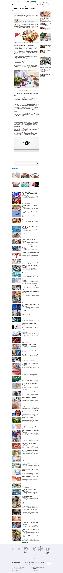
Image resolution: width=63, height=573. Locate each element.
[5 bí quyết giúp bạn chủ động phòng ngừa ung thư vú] (16, 307)
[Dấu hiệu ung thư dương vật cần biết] (16, 184)
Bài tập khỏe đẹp (33, 558)
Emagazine (25, 553)
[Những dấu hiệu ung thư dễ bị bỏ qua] (16, 499)
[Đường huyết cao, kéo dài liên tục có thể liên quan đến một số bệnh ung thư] (16, 340)
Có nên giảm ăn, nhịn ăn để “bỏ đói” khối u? (29, 344)
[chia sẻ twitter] (13, 10)
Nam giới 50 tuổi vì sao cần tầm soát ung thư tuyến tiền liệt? (29, 298)
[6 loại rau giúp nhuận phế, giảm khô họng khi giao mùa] (42, 46)
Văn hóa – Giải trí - (24, 195)
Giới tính (33, 4)
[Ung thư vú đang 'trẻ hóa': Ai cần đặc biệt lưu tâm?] (16, 319)
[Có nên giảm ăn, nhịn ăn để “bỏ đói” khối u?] (16, 346)
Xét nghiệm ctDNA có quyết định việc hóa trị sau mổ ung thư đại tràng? (30, 259)
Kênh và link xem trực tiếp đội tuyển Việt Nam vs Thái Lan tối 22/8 (30, 199)
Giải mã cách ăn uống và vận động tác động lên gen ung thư (30, 351)
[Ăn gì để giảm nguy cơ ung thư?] (16, 420)
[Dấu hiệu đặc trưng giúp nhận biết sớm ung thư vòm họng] (16, 326)
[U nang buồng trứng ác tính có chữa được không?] (16, 255)
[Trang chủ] (12, 4)
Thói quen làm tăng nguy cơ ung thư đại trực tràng (29, 272)
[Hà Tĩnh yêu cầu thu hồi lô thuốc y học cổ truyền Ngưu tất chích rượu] (16, 220)
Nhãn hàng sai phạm (48, 548)
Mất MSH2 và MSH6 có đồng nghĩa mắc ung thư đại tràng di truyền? (30, 247)
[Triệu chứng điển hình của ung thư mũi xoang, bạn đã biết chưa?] (16, 241)
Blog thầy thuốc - (42, 66)
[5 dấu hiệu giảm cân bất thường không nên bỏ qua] (16, 393)
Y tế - (40, 19)
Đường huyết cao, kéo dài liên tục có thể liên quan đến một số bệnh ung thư (30, 338)
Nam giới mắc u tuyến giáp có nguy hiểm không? (30, 450)
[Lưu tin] (13, 14)
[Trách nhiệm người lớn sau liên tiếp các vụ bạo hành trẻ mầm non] (42, 70)
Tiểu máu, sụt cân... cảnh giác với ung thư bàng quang (30, 523)
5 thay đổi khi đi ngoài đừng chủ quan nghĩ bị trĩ (30, 310)
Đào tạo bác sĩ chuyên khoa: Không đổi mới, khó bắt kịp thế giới (48, 75)
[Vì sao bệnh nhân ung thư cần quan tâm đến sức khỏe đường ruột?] (16, 366)
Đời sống (47, 553)
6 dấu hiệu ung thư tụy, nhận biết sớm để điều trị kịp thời (30, 384)
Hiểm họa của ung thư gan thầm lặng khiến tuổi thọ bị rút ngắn (30, 483)
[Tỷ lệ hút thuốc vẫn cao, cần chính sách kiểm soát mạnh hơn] (42, 24)
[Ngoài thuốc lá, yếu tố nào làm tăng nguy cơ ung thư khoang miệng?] (16, 446)
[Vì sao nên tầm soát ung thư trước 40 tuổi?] (16, 465)
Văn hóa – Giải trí (48, 551)
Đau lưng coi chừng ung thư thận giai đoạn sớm (30, 376)
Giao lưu (19, 549)
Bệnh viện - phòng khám (26, 548)
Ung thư (43, 6)
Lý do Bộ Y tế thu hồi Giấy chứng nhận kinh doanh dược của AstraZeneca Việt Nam (45, 18)
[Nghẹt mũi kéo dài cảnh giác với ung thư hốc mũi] (16, 479)
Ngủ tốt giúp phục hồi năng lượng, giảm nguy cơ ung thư (30, 503)
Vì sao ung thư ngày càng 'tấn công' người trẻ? (29, 509)
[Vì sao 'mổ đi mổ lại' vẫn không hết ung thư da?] (16, 406)
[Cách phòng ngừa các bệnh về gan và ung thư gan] (34, 175)
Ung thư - (23, 228)
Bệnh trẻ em (35, 6)
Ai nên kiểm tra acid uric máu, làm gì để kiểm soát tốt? (29, 206)
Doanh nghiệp (47, 549)
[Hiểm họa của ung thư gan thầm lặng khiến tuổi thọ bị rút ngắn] (16, 485)
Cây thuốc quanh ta (26, 549)
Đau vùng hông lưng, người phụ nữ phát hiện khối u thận (30, 411)
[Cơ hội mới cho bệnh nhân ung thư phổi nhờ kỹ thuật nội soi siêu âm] (16, 538)
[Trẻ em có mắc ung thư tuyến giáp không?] (16, 287)
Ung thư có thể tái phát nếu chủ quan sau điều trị (30, 436)
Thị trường (47, 4)
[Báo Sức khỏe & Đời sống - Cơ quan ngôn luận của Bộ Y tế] (31, 1)
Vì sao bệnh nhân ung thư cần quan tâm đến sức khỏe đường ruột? (30, 364)
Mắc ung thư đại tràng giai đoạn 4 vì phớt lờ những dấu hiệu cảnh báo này (29, 233)
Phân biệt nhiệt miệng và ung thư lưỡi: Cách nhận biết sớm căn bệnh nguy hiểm (30, 370)
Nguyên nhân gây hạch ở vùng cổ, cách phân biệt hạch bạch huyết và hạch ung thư (16, 180)
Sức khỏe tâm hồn (40, 6)
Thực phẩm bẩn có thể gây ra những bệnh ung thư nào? (30, 530)
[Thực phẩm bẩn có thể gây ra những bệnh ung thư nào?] (16, 532)
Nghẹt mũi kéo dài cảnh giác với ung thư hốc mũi (30, 476)
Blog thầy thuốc (44, 56)
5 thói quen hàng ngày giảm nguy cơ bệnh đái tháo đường (45, 40)
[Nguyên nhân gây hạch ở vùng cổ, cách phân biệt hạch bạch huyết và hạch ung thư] (16, 175)
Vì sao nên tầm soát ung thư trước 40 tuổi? (29, 463)
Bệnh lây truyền (39, 556)
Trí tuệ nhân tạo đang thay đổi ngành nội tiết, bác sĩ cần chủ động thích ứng (48, 28)
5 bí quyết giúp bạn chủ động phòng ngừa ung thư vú (30, 305)
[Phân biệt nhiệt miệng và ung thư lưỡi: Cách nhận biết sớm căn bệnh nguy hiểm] (16, 372)
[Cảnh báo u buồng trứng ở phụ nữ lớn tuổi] (16, 333)
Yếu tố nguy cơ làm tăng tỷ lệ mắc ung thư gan (30, 456)
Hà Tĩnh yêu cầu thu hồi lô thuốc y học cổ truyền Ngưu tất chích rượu (30, 219)
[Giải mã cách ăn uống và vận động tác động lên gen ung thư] (16, 353)
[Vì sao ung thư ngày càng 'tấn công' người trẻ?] (16, 512)
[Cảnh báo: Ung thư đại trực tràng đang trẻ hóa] (25, 184)
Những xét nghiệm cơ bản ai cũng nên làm (29, 397)
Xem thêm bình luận (16, 159)
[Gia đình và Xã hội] (40, 2)
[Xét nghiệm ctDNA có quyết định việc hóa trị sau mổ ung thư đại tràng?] (16, 261)
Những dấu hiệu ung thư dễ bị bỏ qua (28, 496)
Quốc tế (12, 549)
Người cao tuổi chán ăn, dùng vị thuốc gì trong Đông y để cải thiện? (47, 51)
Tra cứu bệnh (18, 4)
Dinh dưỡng (36, 4)
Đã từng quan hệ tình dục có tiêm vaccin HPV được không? (29, 279)
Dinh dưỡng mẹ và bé (40, 547)
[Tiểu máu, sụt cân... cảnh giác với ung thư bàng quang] (16, 525)
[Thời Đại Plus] (47, 2)
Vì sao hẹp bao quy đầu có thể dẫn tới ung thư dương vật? (29, 490)
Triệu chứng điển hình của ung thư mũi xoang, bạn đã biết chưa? (29, 240)
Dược (27, 4)
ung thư (23, 46)
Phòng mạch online (43, 4)
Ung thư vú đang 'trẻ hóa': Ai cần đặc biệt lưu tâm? (29, 318)
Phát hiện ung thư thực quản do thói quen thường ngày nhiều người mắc (25, 180)
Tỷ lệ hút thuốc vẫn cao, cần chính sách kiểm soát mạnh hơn (48, 24)
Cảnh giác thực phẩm (40, 550)
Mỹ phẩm (33, 556)
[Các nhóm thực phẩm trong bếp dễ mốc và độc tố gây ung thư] (16, 294)
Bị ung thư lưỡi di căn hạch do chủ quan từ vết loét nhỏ (29, 516)
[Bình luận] (13, 16)
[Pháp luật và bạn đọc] (43, 2)
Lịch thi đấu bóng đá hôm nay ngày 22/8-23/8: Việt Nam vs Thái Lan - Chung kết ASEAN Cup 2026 (30, 193)
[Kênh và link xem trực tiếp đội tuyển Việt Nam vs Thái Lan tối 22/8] (16, 201)
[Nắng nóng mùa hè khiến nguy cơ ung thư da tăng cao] (16, 433)
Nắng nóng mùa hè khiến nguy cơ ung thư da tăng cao (30, 431)
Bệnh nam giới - (24, 491)
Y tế (13, 4)
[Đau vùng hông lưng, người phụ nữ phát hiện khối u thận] (16, 413)
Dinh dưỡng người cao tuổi (41, 548)
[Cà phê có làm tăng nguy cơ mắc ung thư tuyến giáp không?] (16, 359)
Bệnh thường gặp (24, 6)
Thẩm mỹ (33, 557)
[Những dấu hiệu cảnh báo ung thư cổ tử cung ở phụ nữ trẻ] (16, 472)
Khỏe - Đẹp (39, 4)
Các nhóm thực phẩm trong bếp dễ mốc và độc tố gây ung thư (30, 292)
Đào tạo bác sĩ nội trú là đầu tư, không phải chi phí (45, 64)
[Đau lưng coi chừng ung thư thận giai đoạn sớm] (16, 379)
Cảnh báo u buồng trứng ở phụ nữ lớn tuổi (29, 331)
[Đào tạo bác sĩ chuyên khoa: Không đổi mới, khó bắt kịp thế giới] (42, 75)
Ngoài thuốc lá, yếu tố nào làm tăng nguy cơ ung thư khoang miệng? (30, 444)
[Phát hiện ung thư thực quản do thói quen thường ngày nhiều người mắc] (25, 175)
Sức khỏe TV (21, 4)
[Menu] (49, 4)
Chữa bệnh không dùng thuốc (26, 551)
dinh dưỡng (20, 54)
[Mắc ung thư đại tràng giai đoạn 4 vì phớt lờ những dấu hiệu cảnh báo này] (16, 235)
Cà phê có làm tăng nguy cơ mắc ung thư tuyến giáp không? (30, 357)
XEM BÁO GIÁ (38, 566)
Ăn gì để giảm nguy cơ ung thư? (27, 417)
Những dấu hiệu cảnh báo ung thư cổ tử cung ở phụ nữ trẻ (30, 470)
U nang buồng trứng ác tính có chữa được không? (30, 252)
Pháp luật (13, 548)
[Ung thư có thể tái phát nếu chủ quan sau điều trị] (16, 439)
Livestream (19, 550)
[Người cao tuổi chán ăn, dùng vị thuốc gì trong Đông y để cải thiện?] (42, 51)
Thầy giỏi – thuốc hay (26, 547)
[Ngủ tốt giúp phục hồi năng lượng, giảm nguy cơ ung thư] (16, 505)
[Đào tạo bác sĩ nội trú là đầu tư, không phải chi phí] (45, 60)
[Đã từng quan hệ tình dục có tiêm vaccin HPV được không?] (16, 280)
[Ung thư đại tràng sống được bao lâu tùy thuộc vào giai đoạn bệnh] (16, 229)
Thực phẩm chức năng (40, 551)
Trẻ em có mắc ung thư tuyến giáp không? (29, 285)
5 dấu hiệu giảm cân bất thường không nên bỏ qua (29, 392)
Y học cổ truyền (30, 4)
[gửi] (37, 163)
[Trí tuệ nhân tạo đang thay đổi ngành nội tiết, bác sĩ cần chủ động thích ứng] (42, 28)
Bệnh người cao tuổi (19, 6)
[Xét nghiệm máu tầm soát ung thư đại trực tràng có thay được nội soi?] (16, 268)
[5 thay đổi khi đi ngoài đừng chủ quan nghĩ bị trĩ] (16, 313)
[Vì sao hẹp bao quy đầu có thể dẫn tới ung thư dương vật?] (16, 492)
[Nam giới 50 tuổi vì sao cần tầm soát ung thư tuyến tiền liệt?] (16, 300)
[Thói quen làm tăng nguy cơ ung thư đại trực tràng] (16, 274)
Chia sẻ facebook (14, 168)
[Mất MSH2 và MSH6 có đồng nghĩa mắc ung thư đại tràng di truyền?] (16, 248)
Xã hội (12, 547)
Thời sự (15, 4)
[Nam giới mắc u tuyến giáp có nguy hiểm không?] (16, 453)
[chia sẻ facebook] (13, 9)
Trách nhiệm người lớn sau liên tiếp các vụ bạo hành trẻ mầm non (48, 70)
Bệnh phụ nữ (28, 6)
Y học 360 (25, 4)
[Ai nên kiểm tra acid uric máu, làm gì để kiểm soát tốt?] (16, 208)
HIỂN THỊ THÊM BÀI (25, 542)
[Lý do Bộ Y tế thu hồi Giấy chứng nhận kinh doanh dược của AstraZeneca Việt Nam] (45, 14)
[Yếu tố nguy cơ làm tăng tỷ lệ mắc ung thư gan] (16, 459)
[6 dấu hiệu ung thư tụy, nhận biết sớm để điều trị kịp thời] (16, 386)
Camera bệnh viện (14, 556)
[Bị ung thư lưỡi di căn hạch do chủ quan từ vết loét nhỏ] (16, 518)
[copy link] (13, 12)
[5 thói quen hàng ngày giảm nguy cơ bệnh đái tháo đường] (45, 36)
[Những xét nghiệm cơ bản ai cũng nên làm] (16, 400)
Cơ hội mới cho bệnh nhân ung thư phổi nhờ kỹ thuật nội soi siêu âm (30, 536)
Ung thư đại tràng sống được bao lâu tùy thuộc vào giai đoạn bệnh (30, 227)
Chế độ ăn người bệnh (40, 549)
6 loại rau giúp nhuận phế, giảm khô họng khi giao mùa (48, 46)
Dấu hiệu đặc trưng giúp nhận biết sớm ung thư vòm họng (30, 324)
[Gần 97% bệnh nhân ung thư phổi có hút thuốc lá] (34, 184)
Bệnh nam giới (32, 6)
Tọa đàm (19, 548)
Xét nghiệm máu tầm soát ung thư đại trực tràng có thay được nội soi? (30, 266)
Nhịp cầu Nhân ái (47, 550)
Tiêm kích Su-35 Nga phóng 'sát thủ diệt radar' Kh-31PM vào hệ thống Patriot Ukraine (29, 212)
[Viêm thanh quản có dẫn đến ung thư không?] (16, 426)
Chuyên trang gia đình (48, 552)
